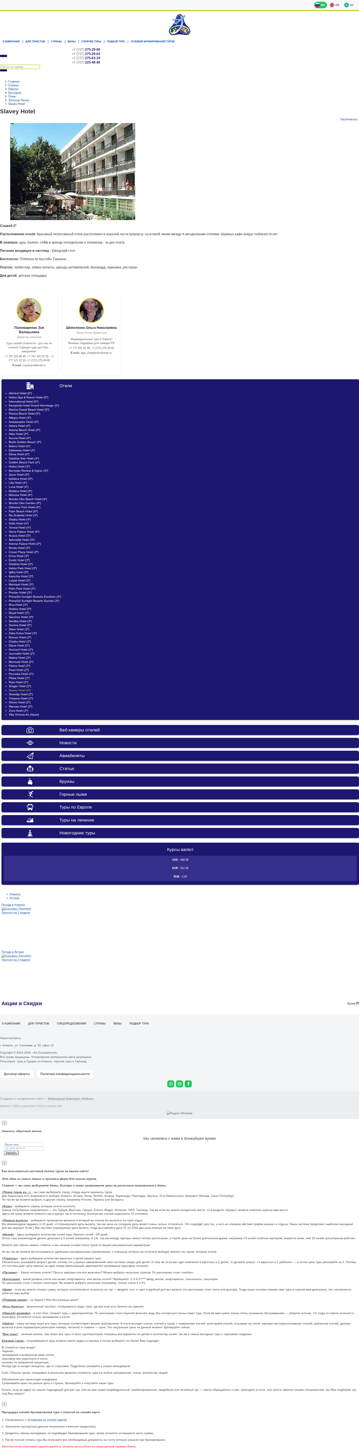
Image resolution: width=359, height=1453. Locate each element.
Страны (56, 41)
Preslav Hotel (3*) (20, 592)
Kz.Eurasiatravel (179, 24)
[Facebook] (188, 1083)
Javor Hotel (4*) (19, 474)
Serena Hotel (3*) (20, 625)
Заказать (11, 1152)
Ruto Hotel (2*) (18, 682)
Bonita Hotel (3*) (19, 548)
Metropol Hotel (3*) (21, 584)
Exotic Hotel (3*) (19, 560)
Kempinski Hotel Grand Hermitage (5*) (34, 405)
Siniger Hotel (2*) (20, 686)
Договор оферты (17, 1074)
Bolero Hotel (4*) (20, 446)
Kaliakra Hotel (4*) (21, 478)
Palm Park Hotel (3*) (22, 588)
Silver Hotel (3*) (19, 629)
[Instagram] (179, 1083)
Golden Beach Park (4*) (24, 462)
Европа (13, 89)
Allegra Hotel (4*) (20, 417)
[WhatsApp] (170, 1083)
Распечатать (349, 119)
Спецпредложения (71, 1023)
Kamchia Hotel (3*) (21, 576)
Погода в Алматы (13, 904)
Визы (72, 41)
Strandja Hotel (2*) (21, 694)
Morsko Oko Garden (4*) (25, 503)
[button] (141, 127)
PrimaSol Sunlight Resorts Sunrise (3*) (34, 600)
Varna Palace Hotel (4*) (24, 531)
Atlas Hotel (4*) (18, 434)
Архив (351, 1003)
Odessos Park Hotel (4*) (25, 507)
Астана (14, 898)
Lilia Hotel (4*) (18, 482)
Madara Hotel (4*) (20, 491)
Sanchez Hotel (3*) (21, 617)
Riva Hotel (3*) (18, 604)
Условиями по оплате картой (47, 1419)
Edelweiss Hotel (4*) (22, 450)
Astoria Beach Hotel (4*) (24, 430)
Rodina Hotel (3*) (20, 609)
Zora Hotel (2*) (18, 710)
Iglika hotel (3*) (18, 572)
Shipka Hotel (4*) (20, 519)
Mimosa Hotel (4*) (20, 495)
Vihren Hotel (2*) (20, 702)
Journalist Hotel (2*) (22, 653)
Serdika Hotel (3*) (20, 621)
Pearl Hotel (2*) (19, 670)
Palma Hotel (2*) (19, 665)
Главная (14, 81)
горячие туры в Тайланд (70, 1061)
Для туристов (35, 41)
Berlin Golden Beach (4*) (25, 442)
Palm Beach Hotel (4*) (23, 511)
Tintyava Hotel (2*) (21, 698)
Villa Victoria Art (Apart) (24, 714)
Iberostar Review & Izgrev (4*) (28, 470)
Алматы (15, 894)
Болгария (14, 92)
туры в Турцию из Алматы (34, 1061)
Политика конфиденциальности (65, 1074)
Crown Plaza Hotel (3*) (24, 552)
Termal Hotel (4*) (20, 527)
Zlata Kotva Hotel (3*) (23, 633)
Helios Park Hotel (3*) (23, 568)
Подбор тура (116, 41)
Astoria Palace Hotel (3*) (25, 543)
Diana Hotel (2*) (19, 645)
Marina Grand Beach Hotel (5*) (29, 409)
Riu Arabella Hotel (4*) (23, 515)
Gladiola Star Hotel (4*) (24, 458)
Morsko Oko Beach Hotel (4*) (28, 499)
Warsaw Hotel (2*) (20, 706)
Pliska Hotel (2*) (19, 678)
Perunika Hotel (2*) (21, 674)
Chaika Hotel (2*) (20, 641)
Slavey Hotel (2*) (20, 690)
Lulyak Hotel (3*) (20, 580)
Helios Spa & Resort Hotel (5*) (28, 397)
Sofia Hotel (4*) (19, 523)
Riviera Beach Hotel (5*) (24, 413)
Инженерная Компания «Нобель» (71, 1098)
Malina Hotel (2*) (20, 657)
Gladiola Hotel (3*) (21, 564)
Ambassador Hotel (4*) (24, 422)
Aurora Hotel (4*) (20, 438)
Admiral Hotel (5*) (20, 393)
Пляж (12, 96)
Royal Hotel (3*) (19, 612)
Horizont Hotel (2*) (21, 649)
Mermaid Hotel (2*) (21, 661)
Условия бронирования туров (153, 41)
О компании (11, 41)
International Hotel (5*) (23, 401)
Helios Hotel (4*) (19, 466)
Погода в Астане (12, 952)
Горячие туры (91, 41)
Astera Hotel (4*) (20, 425)
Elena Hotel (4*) (19, 454)
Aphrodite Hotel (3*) (22, 539)
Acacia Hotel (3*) (20, 535)
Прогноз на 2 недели (16, 912)
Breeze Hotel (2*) (20, 637)
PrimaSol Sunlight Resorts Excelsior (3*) (35, 596)
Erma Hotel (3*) (19, 556)
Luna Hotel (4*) (19, 486)
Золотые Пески (18, 100)
